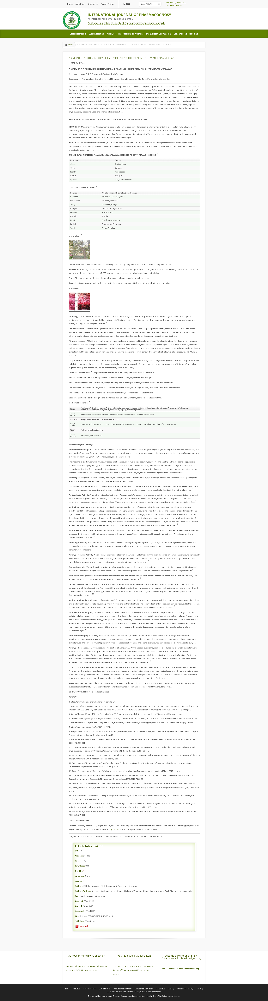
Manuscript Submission (144, 989)
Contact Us (160, 989)
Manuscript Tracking (185, 989)
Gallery (171, 989)
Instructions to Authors (122, 989)
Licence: (78, 881)
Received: (79, 901)
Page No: (79, 856)
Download (83, 926)
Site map (200, 989)
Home (70, 44)
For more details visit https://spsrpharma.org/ (180, 968)
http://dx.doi (114, 829)
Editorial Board (89, 989)
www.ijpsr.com (91, 970)
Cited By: (79, 871)
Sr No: (77, 851)
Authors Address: (83, 891)
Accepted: (79, 911)
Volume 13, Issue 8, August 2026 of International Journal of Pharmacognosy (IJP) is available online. (133, 970)
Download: (80, 866)
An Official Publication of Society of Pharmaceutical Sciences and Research (126, 23)
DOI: (77, 916)
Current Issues (104, 989)
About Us (76, 989)
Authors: (79, 886)
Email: (77, 896)
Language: (80, 876)
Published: (80, 921)
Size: (77, 861)
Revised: (78, 906)
